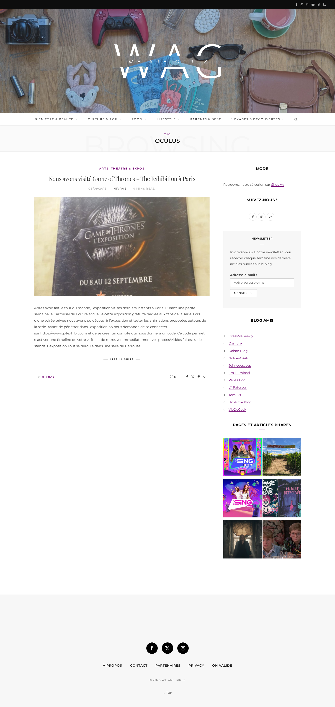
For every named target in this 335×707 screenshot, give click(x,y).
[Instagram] (183, 648)
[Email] (204, 376)
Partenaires (167, 665)
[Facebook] (187, 376)
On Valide (222, 665)
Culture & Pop (102, 119)
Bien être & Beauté (54, 119)
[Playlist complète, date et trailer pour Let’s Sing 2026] (242, 458)
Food (137, 119)
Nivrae (120, 188)
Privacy (196, 665)
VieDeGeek (237, 409)
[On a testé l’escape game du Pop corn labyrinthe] (282, 458)
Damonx (235, 343)
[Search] (295, 119)
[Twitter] (192, 376)
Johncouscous (240, 365)
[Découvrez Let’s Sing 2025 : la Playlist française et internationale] (242, 499)
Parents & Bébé (205, 119)
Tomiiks (235, 395)
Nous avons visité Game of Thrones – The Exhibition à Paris (122, 179)
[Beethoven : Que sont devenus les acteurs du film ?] (282, 540)
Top (168, 692)
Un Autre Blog (240, 402)
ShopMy (277, 185)
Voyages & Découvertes (256, 119)
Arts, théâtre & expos (121, 168)
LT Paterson (238, 387)
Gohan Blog (238, 351)
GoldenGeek (238, 358)
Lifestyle (166, 119)
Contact (138, 665)
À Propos (112, 665)
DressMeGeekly (241, 336)
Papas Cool (237, 380)
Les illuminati (239, 373)
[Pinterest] (199, 376)
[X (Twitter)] (167, 648)
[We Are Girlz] (167, 61)
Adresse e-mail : (243, 275)
